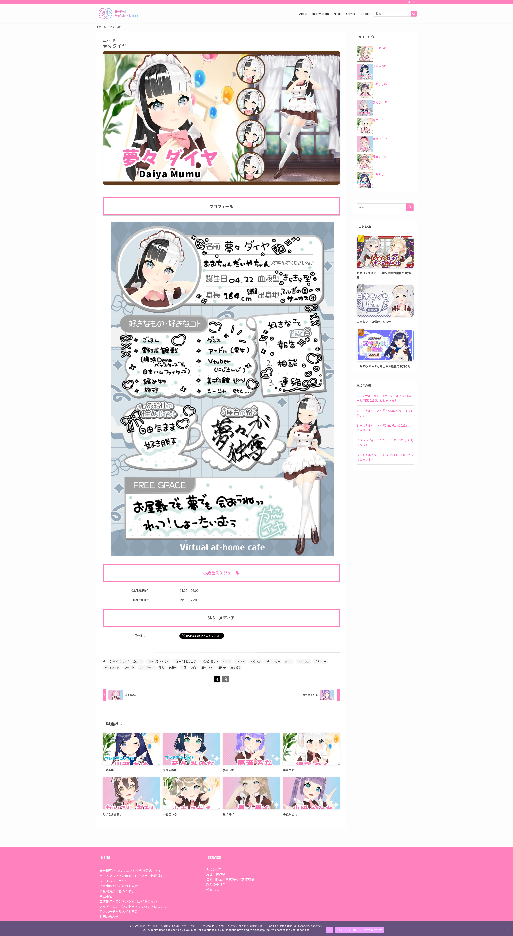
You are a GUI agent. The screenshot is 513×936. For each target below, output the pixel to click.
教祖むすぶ (380, 102)
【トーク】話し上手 (185, 661)
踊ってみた (207, 667)
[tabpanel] (221, 118)
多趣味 (172, 667)
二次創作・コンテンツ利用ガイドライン (128, 901)
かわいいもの (272, 661)
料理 (183, 667)
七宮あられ (380, 48)
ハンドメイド (112, 667)
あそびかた (214, 869)
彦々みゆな (380, 66)
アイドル (240, 661)
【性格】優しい (209, 661)
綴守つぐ (378, 120)
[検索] (414, 2)
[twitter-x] (409, 2)
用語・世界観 (215, 874)
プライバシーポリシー (115, 880)
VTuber (227, 661)
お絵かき (255, 661)
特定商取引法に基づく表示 (118, 885)
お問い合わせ (109, 916)
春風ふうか (380, 138)
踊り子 (222, 667)
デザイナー (321, 661)
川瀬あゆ (378, 174)
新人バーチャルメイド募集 (118, 911)
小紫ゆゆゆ (380, 84)
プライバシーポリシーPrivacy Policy (359, 929)
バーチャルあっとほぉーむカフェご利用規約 (131, 875)
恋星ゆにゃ (380, 156)
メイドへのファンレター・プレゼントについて (133, 906)
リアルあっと (146, 667)
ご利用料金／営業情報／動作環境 (230, 879)
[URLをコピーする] (225, 679)
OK (329, 929)
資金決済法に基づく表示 (117, 891)
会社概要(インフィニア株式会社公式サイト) (131, 870)
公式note (213, 889)
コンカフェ (303, 661)
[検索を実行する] (414, 14)
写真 (161, 667)
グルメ (288, 661)
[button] (217, 679)
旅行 (193, 667)
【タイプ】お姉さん (158, 661)
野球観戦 (235, 667)
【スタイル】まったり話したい (125, 661)
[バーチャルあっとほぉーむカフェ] (118, 14)
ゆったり (129, 667)
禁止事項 (105, 896)
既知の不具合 (215, 884)
